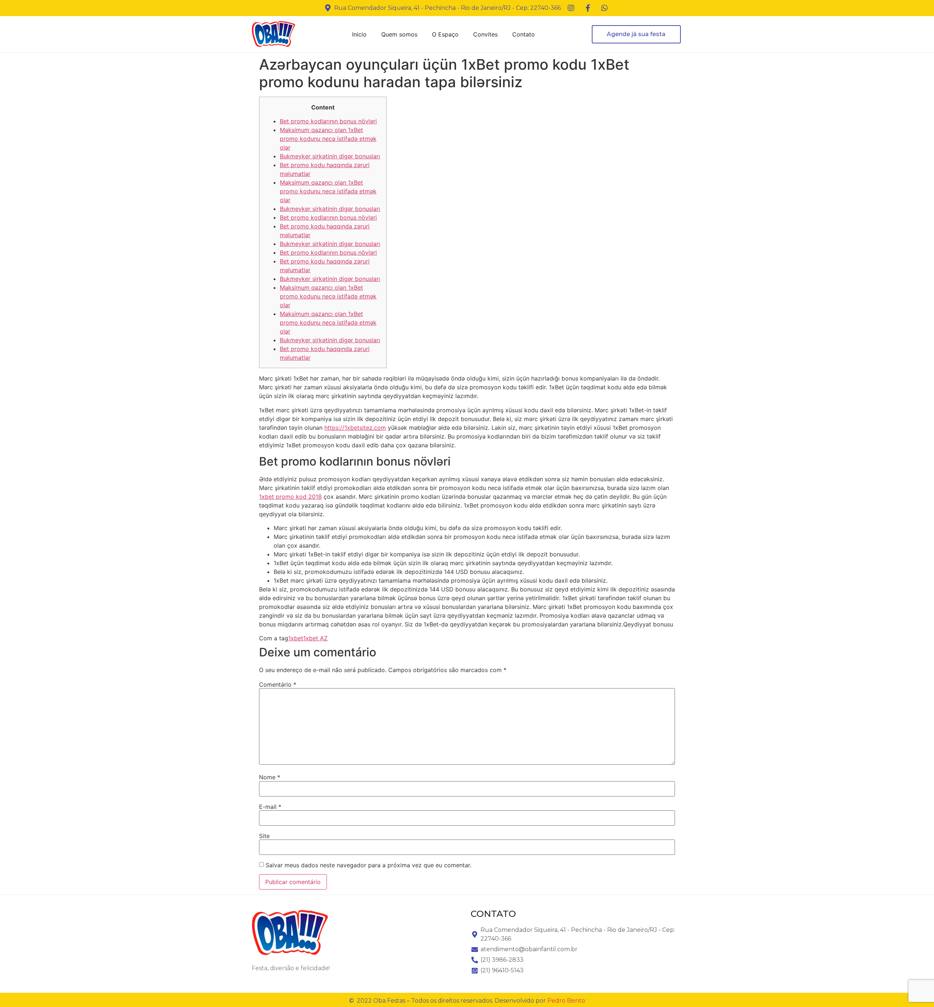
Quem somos (399, 34)
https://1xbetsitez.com (355, 427)
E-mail (270, 807)
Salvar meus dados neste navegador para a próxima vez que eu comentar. (368, 865)
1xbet (295, 638)
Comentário (277, 684)
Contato (523, 34)
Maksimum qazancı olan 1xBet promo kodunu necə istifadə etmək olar (328, 138)
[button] (636, 34)
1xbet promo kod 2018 (290, 496)
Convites (485, 34)
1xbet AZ (315, 638)
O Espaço (445, 34)
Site (264, 836)
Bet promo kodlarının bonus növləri (328, 121)
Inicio (359, 34)
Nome (269, 777)
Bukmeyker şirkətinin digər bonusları (330, 156)
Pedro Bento (566, 1000)
